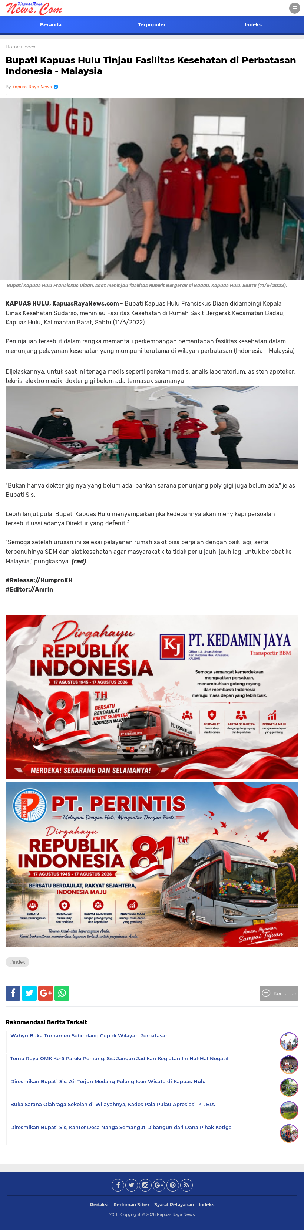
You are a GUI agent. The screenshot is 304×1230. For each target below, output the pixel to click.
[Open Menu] (294, 8)
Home (13, 47)
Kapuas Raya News (176, 1214)
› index (28, 47)
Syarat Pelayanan (174, 1204)
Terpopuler (152, 24)
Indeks (253, 24)
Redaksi (99, 1204)
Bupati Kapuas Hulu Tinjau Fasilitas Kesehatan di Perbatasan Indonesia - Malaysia (151, 65)
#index (17, 962)
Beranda (51, 24)
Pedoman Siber (131, 1204)
